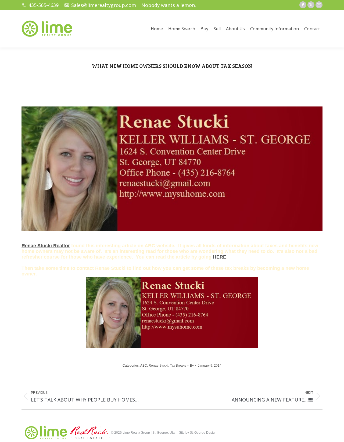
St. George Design (203, 432)
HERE (219, 257)
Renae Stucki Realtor (46, 245)
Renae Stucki (158, 365)
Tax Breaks (178, 365)
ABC (143, 365)
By (192, 365)
